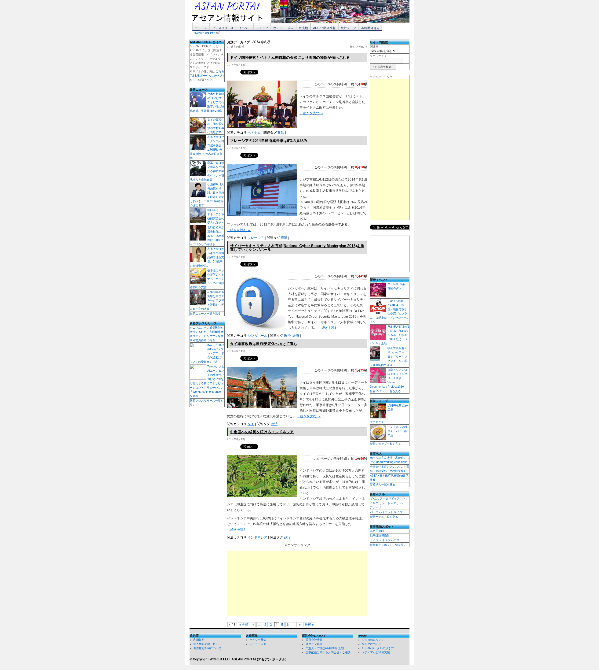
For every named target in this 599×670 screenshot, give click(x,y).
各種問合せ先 (370, 28)
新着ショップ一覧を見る (385, 443)
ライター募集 (257, 639)
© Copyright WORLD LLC (210, 659)
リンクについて (371, 644)
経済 (284, 238)
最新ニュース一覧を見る (205, 313)
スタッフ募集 (314, 644)
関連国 (374, 46)
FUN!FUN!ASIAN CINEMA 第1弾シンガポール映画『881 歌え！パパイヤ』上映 (389, 335)
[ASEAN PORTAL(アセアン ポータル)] (230, 11)
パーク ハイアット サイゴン (387, 512)
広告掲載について (373, 639)
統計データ (348, 28)
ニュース (201, 28)
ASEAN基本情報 (324, 28)
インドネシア (257, 537)
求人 (291, 28)
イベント (245, 28)
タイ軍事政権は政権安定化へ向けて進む (263, 343)
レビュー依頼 (257, 644)
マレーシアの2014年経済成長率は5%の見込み (268, 140)
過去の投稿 (236, 46)
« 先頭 (243, 624)
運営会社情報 (314, 639)
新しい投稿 (358, 46)
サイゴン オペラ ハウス (384, 540)
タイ (251, 424)
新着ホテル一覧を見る (384, 516)
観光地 (303, 28)
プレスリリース (223, 28)
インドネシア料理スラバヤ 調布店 (397, 431)
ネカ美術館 (377, 531)
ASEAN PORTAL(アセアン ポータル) (258, 659)
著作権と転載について (207, 648)
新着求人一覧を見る (382, 484)
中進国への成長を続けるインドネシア (262, 431)
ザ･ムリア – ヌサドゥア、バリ (389, 498)
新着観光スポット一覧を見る (388, 545)
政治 (281, 132)
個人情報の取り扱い (206, 644)
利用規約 (199, 639)
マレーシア (256, 238)
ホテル (277, 28)
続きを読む (311, 113)
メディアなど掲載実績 (376, 652)
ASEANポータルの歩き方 (378, 648)
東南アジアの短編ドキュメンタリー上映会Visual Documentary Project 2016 (388, 378)
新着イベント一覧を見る (385, 391)
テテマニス (377, 422)
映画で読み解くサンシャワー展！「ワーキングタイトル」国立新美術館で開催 (388, 357)
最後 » (309, 624)
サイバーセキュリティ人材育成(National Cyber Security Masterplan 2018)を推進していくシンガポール (297, 247)
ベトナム (254, 132)
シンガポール (257, 335)
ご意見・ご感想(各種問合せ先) (325, 648)
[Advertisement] (297, 583)
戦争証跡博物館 (380, 535)
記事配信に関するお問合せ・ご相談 (328, 652)
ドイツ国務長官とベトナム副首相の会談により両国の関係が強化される (290, 57)
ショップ (262, 28)
